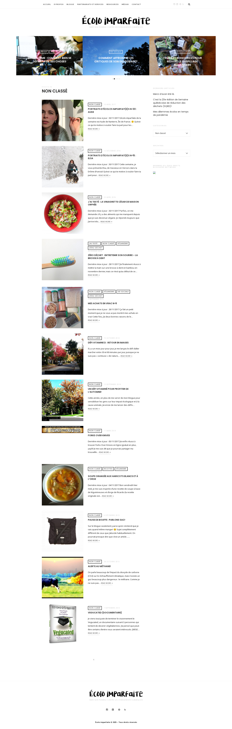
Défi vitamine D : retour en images (108, 342)
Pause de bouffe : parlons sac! (106, 519)
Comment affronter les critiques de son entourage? (49, 59)
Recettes (108, 469)
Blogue (70, 4)
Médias (125, 4)
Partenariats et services (90, 4)
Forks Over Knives (99, 435)
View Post (49, 67)
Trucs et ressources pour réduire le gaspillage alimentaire (116, 61)
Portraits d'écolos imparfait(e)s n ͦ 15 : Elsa (112, 157)
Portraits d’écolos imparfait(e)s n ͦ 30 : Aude (112, 110)
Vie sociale (49, 52)
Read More (93, 129)
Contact (136, 4)
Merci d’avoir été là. (163, 94)
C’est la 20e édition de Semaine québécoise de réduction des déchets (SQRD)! (170, 103)
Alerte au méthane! (99, 566)
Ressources (113, 4)
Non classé (95, 104)
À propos (58, 4)
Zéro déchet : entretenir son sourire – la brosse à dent (113, 257)
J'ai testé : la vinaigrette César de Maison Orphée (113, 203)
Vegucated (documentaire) (105, 612)
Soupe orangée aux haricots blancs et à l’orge (113, 478)
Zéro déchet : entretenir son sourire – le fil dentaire (182, 59)
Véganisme (123, 243)
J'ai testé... (94, 243)
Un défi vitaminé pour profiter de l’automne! (108, 390)
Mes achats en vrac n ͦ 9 (102, 303)
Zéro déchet (115, 52)
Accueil (47, 4)
